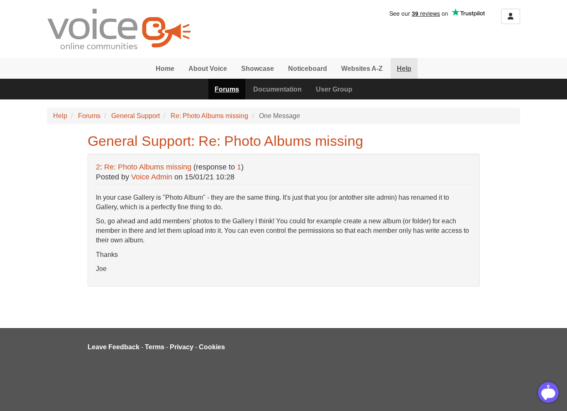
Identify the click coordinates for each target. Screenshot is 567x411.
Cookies (212, 347)
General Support (135, 115)
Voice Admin (151, 177)
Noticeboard (307, 68)
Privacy (181, 347)
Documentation (277, 89)
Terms (154, 347)
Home (165, 68)
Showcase (257, 68)
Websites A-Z (362, 68)
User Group (334, 89)
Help (404, 68)
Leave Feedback (113, 347)
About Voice (207, 68)
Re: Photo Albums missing (209, 115)
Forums (227, 89)
